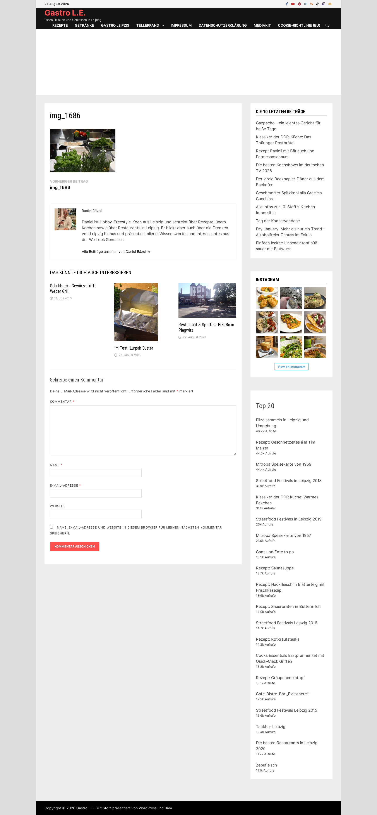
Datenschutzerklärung (223, 25)
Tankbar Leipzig (270, 726)
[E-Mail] (329, 3)
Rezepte (60, 25)
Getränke (84, 25)
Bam (168, 808)
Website (57, 506)
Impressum (181, 25)
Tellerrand (147, 25)
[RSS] (312, 3)
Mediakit (262, 25)
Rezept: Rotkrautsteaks (277, 639)
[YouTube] (293, 3)
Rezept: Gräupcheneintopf (280, 677)
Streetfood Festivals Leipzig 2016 (286, 623)
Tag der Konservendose (278, 220)
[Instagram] (306, 3)
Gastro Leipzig (115, 25)
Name (56, 465)
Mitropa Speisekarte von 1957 (283, 535)
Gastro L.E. (65, 12)
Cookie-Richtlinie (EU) (299, 25)
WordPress (147, 808)
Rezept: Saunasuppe (275, 568)
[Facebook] (287, 3)
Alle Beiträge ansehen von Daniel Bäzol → (116, 251)
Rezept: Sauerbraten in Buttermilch (288, 606)
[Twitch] (324, 3)
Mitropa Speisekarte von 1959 (283, 464)
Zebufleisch (266, 765)
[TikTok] (318, 3)
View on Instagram (291, 366)
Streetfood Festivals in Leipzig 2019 (289, 519)
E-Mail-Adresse (65, 485)
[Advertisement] (188, 61)
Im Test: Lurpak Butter (133, 348)
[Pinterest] (300, 3)
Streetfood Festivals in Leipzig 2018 (289, 480)
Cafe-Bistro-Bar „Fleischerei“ (282, 694)
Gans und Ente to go (275, 552)
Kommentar (62, 401)
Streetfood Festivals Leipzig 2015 (286, 710)
